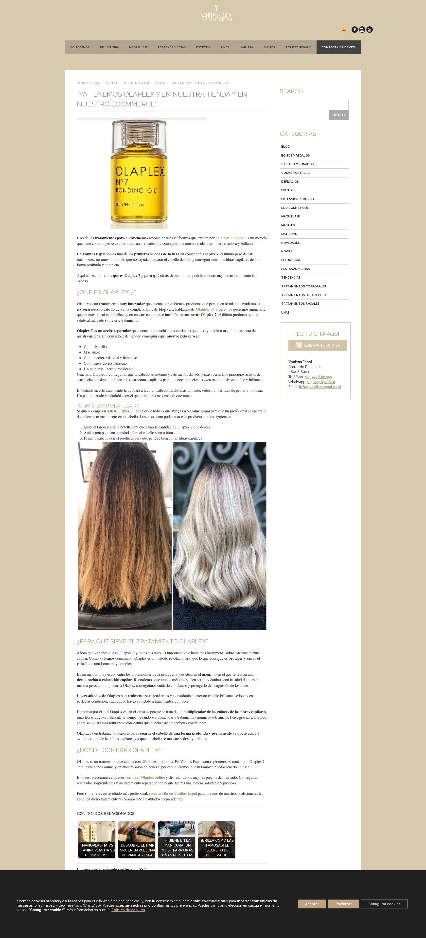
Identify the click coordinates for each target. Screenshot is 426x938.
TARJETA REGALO (298, 47)
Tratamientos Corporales (303, 286)
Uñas (225, 47)
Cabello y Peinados (297, 164)
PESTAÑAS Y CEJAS (172, 47)
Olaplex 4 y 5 (207, 309)
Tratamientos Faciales (300, 303)
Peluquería (109, 47)
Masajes (288, 225)
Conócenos (80, 47)
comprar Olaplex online (145, 777)
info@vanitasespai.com (320, 387)
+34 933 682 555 (318, 377)
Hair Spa (246, 47)
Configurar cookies (384, 904)
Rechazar (344, 904)
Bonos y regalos (295, 155)
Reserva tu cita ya (321, 345)
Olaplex (237, 238)
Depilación (290, 181)
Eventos (288, 190)
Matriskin (289, 234)
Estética (203, 47)
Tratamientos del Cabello (303, 295)
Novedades (290, 243)
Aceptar (312, 904)
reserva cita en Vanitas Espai (173, 793)
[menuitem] (344, 28)
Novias (287, 251)
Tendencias (291, 277)
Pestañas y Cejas (295, 269)
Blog (285, 146)
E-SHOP (269, 47)
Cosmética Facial (295, 173)
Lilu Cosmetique (295, 208)
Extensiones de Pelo (298, 199)
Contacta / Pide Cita (339, 47)
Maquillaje (138, 47)
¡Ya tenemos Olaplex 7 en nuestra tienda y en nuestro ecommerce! (162, 99)
